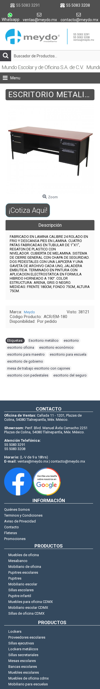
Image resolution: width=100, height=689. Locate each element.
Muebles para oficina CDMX (30, 602)
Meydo (29, 312)
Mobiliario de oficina (24, 567)
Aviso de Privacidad (20, 521)
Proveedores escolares (26, 637)
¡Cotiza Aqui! (28, 210)
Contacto (11, 527)
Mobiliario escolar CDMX (28, 607)
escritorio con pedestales (27, 375)
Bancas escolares (22, 666)
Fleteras (10, 533)
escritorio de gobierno (25, 361)
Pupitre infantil (19, 596)
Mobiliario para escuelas (28, 684)
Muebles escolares (23, 672)
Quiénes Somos (17, 509)
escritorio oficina (20, 347)
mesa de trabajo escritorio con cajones (38, 368)
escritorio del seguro (70, 375)
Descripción (50, 225)
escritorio (71, 340)
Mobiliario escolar (22, 584)
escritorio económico (56, 347)
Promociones (15, 539)
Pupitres (14, 578)
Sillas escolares (21, 590)
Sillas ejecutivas (21, 643)
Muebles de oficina (23, 555)
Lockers (14, 631)
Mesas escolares (22, 661)
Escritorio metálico (44, 340)
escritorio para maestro (26, 354)
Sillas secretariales (23, 655)
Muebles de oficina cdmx (28, 678)
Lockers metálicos (23, 649)
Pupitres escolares (23, 572)
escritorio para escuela (68, 354)
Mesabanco (18, 561)
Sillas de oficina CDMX (26, 613)
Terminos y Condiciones (23, 515)
